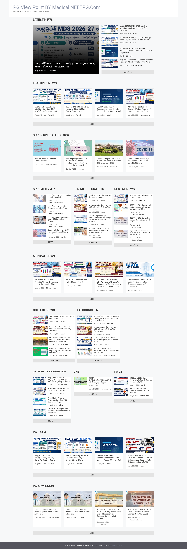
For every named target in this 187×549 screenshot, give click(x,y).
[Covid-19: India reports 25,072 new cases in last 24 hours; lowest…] (39, 233)
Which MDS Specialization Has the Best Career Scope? (100, 196)
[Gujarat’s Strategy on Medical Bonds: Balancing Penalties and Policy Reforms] (40, 351)
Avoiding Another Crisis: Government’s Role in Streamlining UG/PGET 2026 (106, 350)
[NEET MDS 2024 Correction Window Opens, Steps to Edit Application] (121, 221)
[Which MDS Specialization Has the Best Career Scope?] (80, 198)
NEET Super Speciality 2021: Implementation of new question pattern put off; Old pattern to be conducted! (76, 162)
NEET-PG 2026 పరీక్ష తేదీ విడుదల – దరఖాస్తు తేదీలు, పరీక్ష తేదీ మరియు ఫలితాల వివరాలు (135, 38)
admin (132, 56)
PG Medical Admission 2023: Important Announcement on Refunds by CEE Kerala (59, 339)
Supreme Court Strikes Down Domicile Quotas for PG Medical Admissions (47, 512)
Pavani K (52, 71)
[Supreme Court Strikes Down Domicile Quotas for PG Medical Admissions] (47, 499)
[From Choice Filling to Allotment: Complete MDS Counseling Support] (39, 401)
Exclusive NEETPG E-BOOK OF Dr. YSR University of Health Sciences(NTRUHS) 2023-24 (139, 512)
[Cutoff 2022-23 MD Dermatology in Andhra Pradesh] (39, 198)
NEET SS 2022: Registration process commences (45, 160)
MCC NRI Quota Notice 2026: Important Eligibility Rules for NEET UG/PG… (106, 340)
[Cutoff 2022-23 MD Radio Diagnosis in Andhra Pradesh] (39, 209)
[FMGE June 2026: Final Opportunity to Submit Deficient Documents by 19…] (121, 381)
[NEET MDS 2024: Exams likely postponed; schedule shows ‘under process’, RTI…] (121, 208)
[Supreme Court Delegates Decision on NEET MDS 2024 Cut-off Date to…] (121, 234)
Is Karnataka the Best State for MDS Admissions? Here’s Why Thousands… (100, 207)
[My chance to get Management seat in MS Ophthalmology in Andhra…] (39, 220)
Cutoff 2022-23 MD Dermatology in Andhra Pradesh (59, 196)
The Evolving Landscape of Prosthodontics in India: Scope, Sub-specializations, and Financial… (100, 219)
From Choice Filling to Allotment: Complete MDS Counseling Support (57, 400)
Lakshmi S (64, 344)
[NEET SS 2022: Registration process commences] (47, 148)
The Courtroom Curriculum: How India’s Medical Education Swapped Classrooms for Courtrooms (140, 283)
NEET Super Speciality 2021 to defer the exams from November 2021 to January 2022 (109, 161)
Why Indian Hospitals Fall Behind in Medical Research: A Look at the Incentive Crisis (136, 61)
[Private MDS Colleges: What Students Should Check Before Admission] (39, 412)
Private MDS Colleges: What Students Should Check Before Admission (59, 411)
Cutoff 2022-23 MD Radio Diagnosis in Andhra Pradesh (58, 207)
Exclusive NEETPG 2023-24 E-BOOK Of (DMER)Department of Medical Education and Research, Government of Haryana (109, 514)
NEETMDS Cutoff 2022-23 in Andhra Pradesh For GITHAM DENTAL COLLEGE (99, 230)
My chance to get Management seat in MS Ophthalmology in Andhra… (59, 219)
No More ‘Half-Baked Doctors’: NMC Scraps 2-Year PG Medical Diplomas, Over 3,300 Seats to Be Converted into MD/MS (140, 459)
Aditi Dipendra (144, 396)
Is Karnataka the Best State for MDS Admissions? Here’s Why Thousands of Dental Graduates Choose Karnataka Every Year (109, 283)
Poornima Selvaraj (56, 202)
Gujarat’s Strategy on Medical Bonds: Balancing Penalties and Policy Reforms (60, 350)
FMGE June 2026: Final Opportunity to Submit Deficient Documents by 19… (141, 380)
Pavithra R (81, 169)
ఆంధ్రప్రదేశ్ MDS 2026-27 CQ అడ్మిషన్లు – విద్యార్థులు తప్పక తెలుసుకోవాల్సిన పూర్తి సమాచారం (65, 65)
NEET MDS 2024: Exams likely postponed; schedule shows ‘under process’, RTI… (140, 207)
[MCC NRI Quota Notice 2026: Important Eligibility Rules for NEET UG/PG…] (84, 341)
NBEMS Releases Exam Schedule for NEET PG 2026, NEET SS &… (140, 391)
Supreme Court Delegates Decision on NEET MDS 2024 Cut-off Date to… (140, 233)
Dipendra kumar (136, 65)
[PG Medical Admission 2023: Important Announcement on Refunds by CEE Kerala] (40, 341)
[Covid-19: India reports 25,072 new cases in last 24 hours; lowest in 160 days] (140, 148)
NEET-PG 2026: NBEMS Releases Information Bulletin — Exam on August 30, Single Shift (136, 50)
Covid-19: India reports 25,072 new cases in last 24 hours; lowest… (58, 232)
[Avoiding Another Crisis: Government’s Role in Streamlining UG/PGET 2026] (84, 352)
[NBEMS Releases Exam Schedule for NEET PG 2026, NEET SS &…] (121, 392)
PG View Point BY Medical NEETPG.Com (56, 7)
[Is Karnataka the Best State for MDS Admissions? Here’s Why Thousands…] (80, 208)
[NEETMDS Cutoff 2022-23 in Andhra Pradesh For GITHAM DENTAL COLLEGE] (80, 231)
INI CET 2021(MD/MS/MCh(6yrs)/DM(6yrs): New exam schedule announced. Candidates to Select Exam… (100, 382)
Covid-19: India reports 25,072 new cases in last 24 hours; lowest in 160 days (139, 161)
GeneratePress (116, 545)
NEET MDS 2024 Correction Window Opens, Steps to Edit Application (140, 220)
